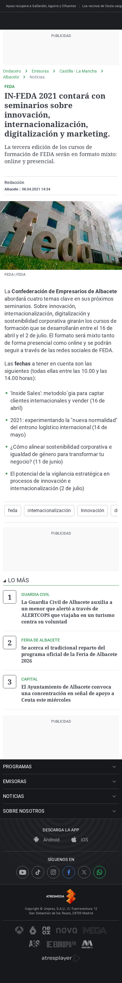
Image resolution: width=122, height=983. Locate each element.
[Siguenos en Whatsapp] (99, 872)
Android (51, 840)
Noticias (37, 77)
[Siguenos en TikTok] (38, 872)
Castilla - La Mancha (78, 71)
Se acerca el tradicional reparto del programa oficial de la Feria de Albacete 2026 (69, 654)
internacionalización (49, 510)
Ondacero (12, 71)
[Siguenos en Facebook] (68, 872)
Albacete (11, 77)
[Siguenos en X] (84, 872)
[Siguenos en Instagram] (53, 872)
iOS (84, 840)
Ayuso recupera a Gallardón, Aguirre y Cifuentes (41, 6)
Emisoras (40, 71)
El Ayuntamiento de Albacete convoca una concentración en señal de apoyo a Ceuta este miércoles (67, 693)
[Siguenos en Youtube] (22, 872)
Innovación (92, 510)
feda (12, 510)
